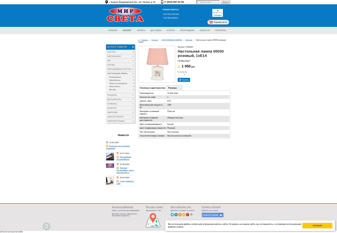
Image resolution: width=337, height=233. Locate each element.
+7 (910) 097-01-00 (173, 2)
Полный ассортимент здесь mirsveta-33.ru (125, 170)
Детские (188, 40)
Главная (144, 40)
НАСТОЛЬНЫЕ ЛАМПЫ (172, 40)
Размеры (172, 88)
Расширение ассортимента (124, 158)
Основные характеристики (152, 88)
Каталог (155, 40)
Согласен (317, 226)
